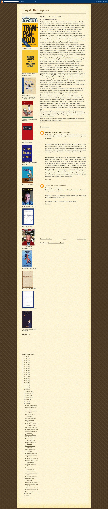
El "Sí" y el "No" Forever (31, 458)
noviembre (28, 393)
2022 (25, 364)
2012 (25, 385)
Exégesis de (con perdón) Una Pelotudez (31, 461)
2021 (25, 366)
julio (27, 401)
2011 (25, 387)
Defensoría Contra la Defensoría (30, 479)
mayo (27, 493)
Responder (48, 179)
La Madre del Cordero (30, 435)
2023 (25, 362)
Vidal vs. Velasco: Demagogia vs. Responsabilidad (30, 469)
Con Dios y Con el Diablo (31, 427)
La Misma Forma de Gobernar (30, 446)
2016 (25, 377)
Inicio (64, 239)
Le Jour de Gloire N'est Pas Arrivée (30, 408)
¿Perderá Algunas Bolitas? (31, 487)
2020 (25, 368)
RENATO (48, 132)
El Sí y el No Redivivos (31, 476)
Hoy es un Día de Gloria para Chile (31, 411)
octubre (28, 395)
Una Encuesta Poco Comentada (30, 415)
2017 (25, 375)
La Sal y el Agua (29, 491)
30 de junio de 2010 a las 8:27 (59, 185)
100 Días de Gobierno (30, 437)
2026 (25, 356)
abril (27, 495)
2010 (25, 389)
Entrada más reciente (46, 239)
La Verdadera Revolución (31, 489)
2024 (25, 360)
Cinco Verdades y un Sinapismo (30, 450)
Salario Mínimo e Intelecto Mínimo (30, 439)
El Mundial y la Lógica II (31, 429)
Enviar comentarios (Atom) (56, 243)
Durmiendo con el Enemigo (29, 421)
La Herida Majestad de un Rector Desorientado (31, 424)
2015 (25, 379)
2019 (25, 370)
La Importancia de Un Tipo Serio (30, 443)
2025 (25, 358)
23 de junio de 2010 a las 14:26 (61, 132)
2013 (25, 383)
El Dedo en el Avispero (31, 405)
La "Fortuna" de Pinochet (31, 482)
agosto (27, 399)
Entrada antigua (81, 239)
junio (27, 403)
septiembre (28, 397)
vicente (47, 185)
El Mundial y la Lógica (31, 453)
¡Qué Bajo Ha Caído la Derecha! (30, 465)
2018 (25, 372)
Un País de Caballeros (30, 418)
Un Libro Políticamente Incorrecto (31, 432)
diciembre (28, 391)
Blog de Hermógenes (35, 10)
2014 (25, 381)
